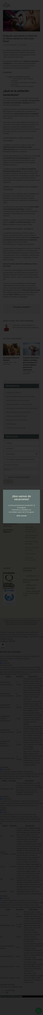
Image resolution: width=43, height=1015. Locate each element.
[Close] (36, 493)
